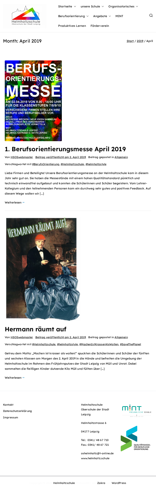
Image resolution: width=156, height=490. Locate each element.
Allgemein (121, 157)
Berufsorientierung (71, 16)
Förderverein (100, 26)
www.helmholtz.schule (95, 458)
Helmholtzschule (64, 483)
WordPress (119, 483)
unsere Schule (90, 6)
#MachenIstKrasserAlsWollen (98, 344)
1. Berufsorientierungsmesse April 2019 (65, 149)
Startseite (65, 6)
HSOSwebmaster (22, 157)
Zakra (101, 483)
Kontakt (8, 404)
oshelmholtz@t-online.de (97, 453)
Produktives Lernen (72, 26)
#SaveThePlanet (130, 344)
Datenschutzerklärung (17, 411)
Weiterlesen (13, 202)
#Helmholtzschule (72, 164)
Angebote (100, 16)
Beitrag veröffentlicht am (60, 157)
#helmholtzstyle (96, 164)
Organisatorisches (121, 6)
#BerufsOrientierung (45, 164)
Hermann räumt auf (36, 329)
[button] (74, 6)
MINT (119, 16)
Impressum (10, 417)
